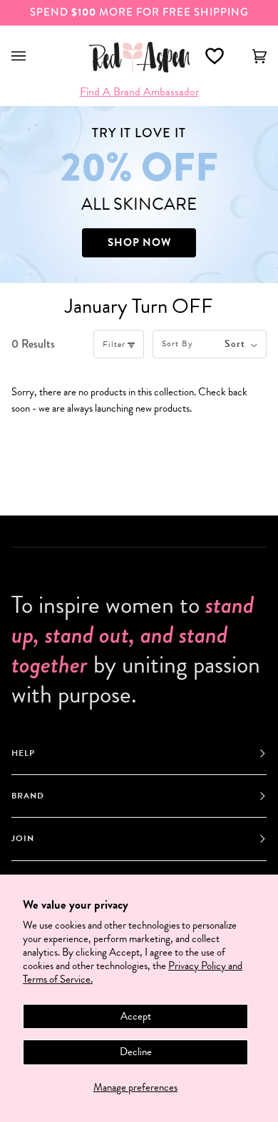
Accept (135, 1016)
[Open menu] (32, 56)
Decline (136, 1051)
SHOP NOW (139, 242)
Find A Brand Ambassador (139, 91)
